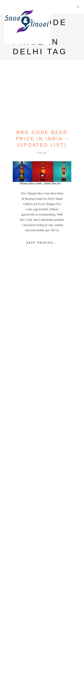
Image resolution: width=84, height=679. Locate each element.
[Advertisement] (42, 412)
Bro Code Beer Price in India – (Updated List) (42, 138)
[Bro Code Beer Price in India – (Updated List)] (42, 173)
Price (42, 153)
